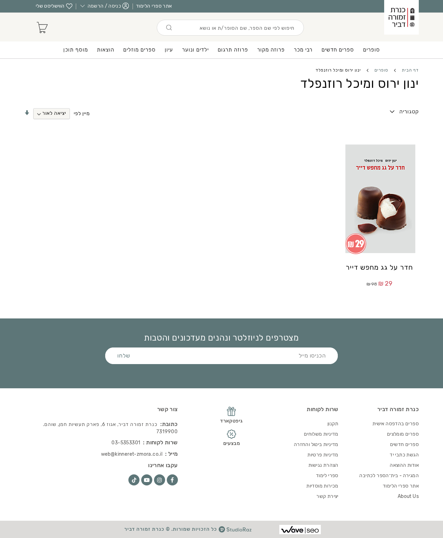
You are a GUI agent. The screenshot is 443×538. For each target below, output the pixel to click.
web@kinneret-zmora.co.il (132, 454)
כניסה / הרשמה (104, 6)
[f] (172, 479)
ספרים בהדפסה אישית (395, 424)
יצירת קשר (327, 496)
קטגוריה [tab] (409, 112)
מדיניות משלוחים (321, 434)
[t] (133, 479)
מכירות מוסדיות (322, 486)
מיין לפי (82, 113)
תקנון (332, 424)
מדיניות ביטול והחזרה (316, 444)
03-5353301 (125, 443)
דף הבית (409, 70)
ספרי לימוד (327, 476)
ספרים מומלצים (403, 434)
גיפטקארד (231, 421)
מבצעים (231, 443)
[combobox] (230, 28)
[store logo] (401, 17)
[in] (159, 479)
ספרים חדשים (404, 444)
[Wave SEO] (300, 529)
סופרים (380, 70)
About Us (408, 496)
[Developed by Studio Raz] (235, 529)
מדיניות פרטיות (322, 455)
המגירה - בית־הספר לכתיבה (389, 476)
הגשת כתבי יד (404, 455)
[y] (146, 479)
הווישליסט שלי (50, 6)
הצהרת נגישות (323, 465)
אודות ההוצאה (404, 465)
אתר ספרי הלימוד (154, 6)
